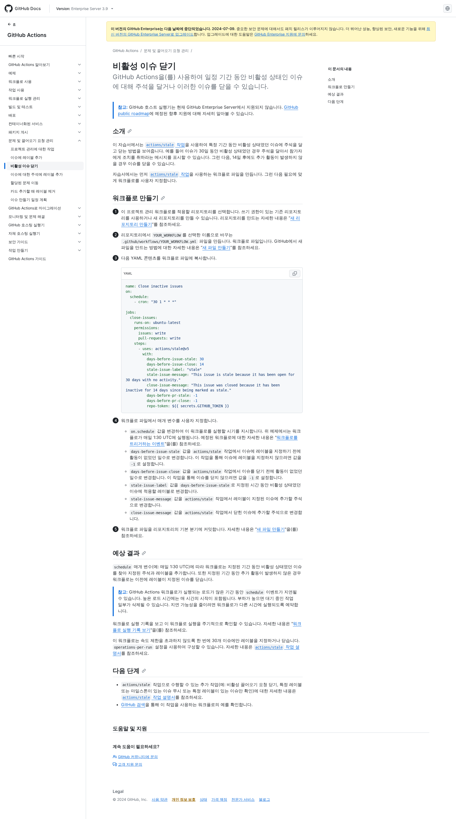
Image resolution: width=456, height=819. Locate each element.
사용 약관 (160, 799)
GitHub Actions (26, 35)
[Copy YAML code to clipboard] (294, 273)
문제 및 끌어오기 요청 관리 (166, 50)
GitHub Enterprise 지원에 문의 (279, 34)
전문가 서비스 (243, 799)
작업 (165, 144)
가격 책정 (219, 799)
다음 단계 (126, 670)
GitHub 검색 (133, 704)
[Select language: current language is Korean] (447, 8)
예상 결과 (126, 553)
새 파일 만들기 (216, 247)
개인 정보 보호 (184, 799)
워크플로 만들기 (136, 198)
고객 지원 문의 (130, 764)
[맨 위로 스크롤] (444, 807)
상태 (203, 799)
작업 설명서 (148, 697)
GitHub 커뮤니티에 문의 (138, 756)
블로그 (264, 799)
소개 (119, 131)
